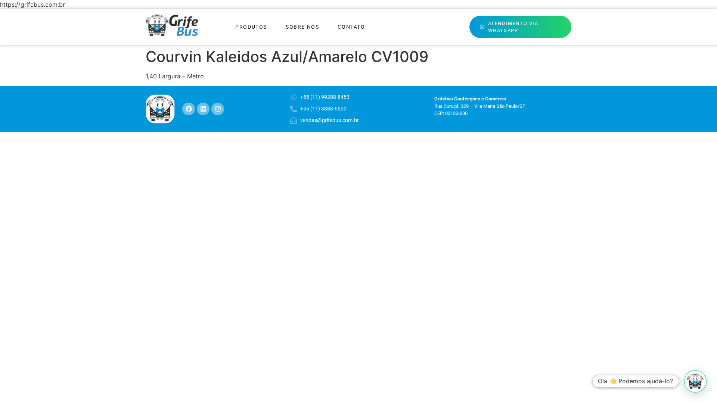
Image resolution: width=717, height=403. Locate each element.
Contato (351, 27)
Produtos (251, 27)
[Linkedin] (203, 109)
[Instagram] (217, 109)
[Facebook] (188, 109)
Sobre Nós (302, 27)
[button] (695, 381)
